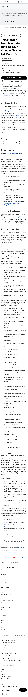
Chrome (3, 671)
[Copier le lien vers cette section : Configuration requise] (20, 139)
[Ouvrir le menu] (2, 1)
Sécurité (3, 569)
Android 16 (3, 620)
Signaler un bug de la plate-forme (9, 653)
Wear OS (3, 605)
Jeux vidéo (3, 585)
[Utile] (17, 32)
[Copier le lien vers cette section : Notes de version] (16, 150)
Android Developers (5, 27)
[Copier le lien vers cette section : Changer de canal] (13, 479)
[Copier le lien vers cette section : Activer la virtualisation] (21, 211)
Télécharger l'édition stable (14, 77)
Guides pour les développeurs (8, 640)
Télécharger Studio (5, 645)
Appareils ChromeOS (6, 607)
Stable (5, 522)
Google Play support (5, 658)
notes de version (12, 153)
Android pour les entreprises (7, 567)
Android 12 (3, 629)
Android (3, 565)
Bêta (5, 527)
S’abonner (24, 689)
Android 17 (3, 618)
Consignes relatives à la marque (9, 686)
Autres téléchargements (15, 81)
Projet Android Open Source (7, 572)
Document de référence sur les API (9, 642)
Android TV (3, 612)
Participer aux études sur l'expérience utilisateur (12, 660)
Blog (2, 576)
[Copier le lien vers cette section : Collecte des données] (20, 229)
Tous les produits (5, 678)
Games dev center (7, 6)
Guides (4, 29)
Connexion (23, 1)
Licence (16, 684)
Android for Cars (5, 609)
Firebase (3, 674)
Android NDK (4, 647)
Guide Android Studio (6, 638)
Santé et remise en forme (7, 589)
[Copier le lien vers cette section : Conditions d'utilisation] (21, 103)
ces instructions (14, 218)
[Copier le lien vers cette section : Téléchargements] (14, 520)
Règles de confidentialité (6, 594)
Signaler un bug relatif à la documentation (10, 655)
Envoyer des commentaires (11, 35)
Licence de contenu (21, 547)
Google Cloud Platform (6, 676)
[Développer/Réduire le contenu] (10, 58)
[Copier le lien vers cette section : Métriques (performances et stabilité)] (2, 297)
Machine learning (5, 587)
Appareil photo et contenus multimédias (10, 592)
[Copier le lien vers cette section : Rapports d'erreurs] (14, 247)
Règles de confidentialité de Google (10, 115)
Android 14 (3, 625)
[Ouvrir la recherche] (16, 2)
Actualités (3, 574)
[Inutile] (19, 32)
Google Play (13, 27)
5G (2, 596)
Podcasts (3, 579)
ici (17, 144)
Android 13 (3, 627)
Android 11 (3, 632)
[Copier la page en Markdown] (16, 54)
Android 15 (3, 622)
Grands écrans (4, 602)
